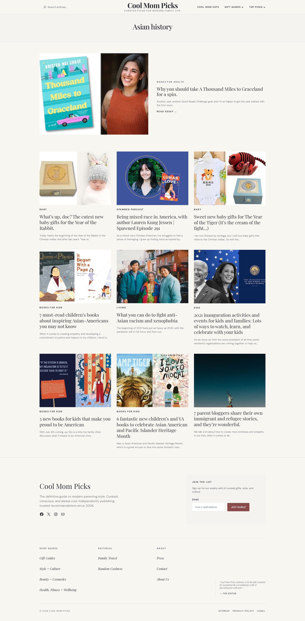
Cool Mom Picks (152, 5)
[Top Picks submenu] (264, 7)
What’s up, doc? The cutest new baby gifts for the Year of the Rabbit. (71, 222)
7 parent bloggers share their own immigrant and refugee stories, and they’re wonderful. (228, 418)
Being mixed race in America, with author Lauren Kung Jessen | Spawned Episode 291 (152, 222)
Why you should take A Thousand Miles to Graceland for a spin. (210, 91)
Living (121, 307)
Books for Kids (51, 307)
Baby (43, 209)
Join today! (238, 507)
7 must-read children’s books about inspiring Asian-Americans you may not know (74, 320)
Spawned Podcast (130, 209)
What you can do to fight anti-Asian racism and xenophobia (147, 317)
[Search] (45, 7)
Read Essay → (167, 111)
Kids (197, 307)
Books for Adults (170, 82)
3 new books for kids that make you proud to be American (75, 421)
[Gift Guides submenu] (242, 7)
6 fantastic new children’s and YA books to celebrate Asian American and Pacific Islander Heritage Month (152, 427)
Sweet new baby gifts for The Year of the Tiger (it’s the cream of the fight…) (228, 222)
